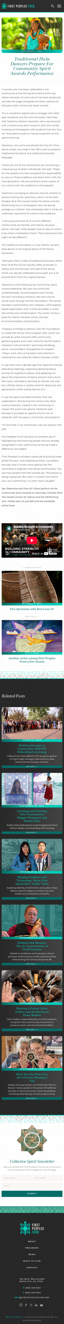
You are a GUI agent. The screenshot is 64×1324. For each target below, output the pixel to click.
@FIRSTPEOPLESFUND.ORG (32, 1297)
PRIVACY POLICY (14, 1317)
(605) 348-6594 (32, 1293)
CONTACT (32, 1268)
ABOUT (32, 1242)
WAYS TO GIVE (32, 1261)
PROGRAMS (32, 1248)
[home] (18, 6)
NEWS (32, 1255)
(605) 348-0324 (32, 1288)
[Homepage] (32, 1228)
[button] (59, 6)
